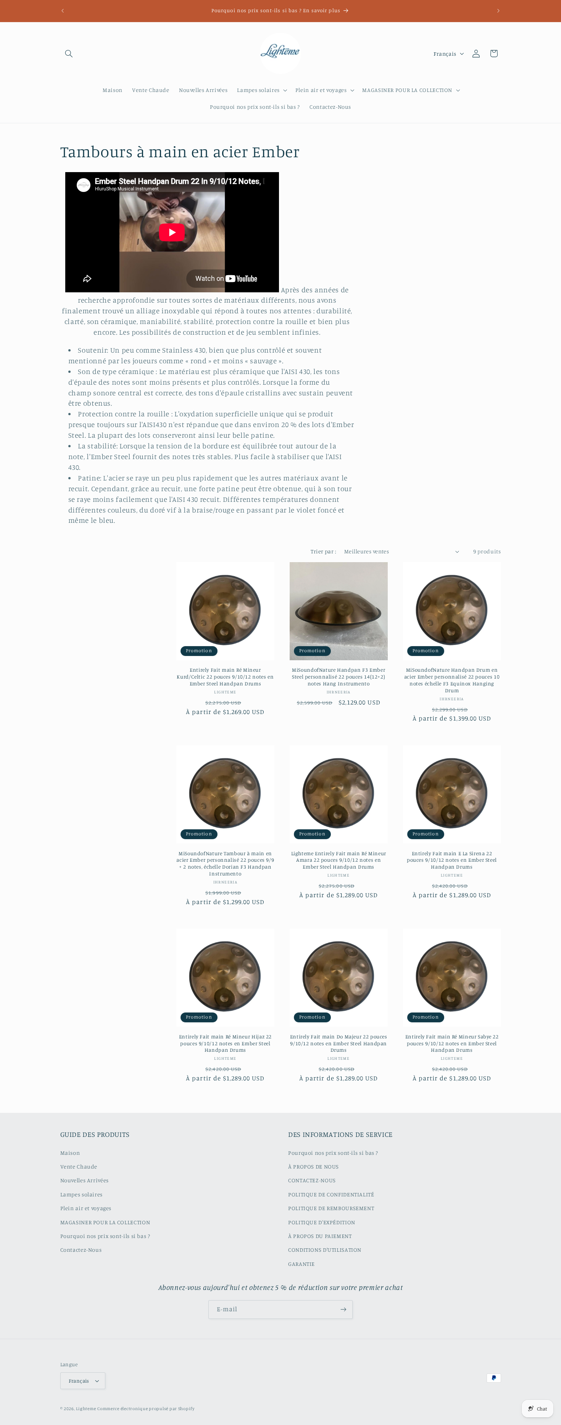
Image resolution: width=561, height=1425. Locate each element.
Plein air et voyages (86, 1208)
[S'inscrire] (343, 1309)
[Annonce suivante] (498, 10)
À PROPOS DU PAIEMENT (320, 1235)
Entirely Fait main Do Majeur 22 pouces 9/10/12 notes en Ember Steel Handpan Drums (338, 1043)
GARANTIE (301, 1263)
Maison (70, 1152)
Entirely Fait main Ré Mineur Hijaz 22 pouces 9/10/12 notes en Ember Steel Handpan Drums (225, 1043)
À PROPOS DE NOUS (313, 1166)
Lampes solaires (81, 1194)
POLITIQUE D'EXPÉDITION (321, 1222)
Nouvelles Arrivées (84, 1180)
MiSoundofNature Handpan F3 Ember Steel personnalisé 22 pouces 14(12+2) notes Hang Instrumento (338, 677)
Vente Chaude (79, 1166)
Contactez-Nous (81, 1249)
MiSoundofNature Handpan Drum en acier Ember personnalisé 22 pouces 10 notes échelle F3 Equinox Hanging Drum (452, 680)
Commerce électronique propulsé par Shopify (146, 1408)
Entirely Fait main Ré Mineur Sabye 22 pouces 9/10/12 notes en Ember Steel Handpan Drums (451, 1043)
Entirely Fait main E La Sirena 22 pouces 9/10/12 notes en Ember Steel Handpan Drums (452, 860)
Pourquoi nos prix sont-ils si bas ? (105, 1235)
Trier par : (323, 551)
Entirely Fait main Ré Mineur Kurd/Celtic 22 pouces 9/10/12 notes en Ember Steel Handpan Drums (225, 677)
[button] (69, 53)
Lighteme (86, 1408)
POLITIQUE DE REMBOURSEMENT (331, 1208)
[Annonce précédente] (62, 10)
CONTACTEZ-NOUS (312, 1180)
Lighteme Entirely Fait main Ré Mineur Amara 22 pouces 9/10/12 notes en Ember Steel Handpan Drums (338, 860)
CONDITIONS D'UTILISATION (324, 1249)
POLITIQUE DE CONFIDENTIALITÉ (331, 1194)
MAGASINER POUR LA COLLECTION (105, 1222)
